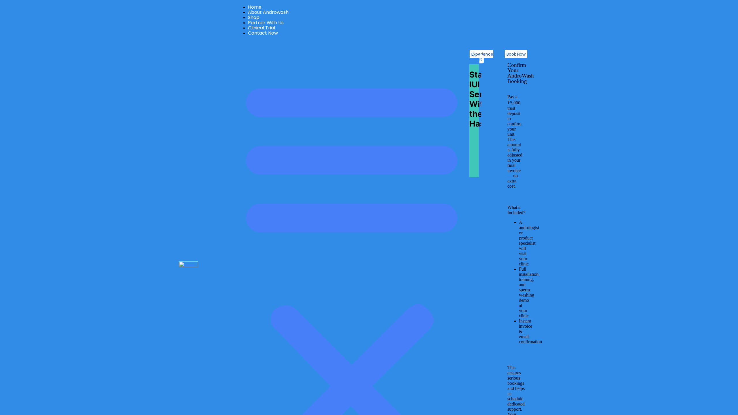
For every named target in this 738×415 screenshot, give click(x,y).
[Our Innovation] (383, 84)
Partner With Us (266, 22)
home (254, 7)
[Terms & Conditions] (647, 84)
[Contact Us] (647, 95)
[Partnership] (515, 90)
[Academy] (383, 90)
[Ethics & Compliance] (251, 90)
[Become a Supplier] (515, 84)
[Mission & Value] (251, 84)
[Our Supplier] (383, 78)
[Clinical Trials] (383, 72)
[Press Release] (647, 78)
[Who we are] (251, 72)
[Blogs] (383, 95)
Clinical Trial (261, 27)
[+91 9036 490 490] (94, 100)
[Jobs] (515, 78)
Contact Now (263, 33)
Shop (253, 17)
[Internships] (515, 72)
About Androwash (268, 12)
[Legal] (647, 90)
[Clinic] (515, 95)
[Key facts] (251, 78)
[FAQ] (647, 72)
